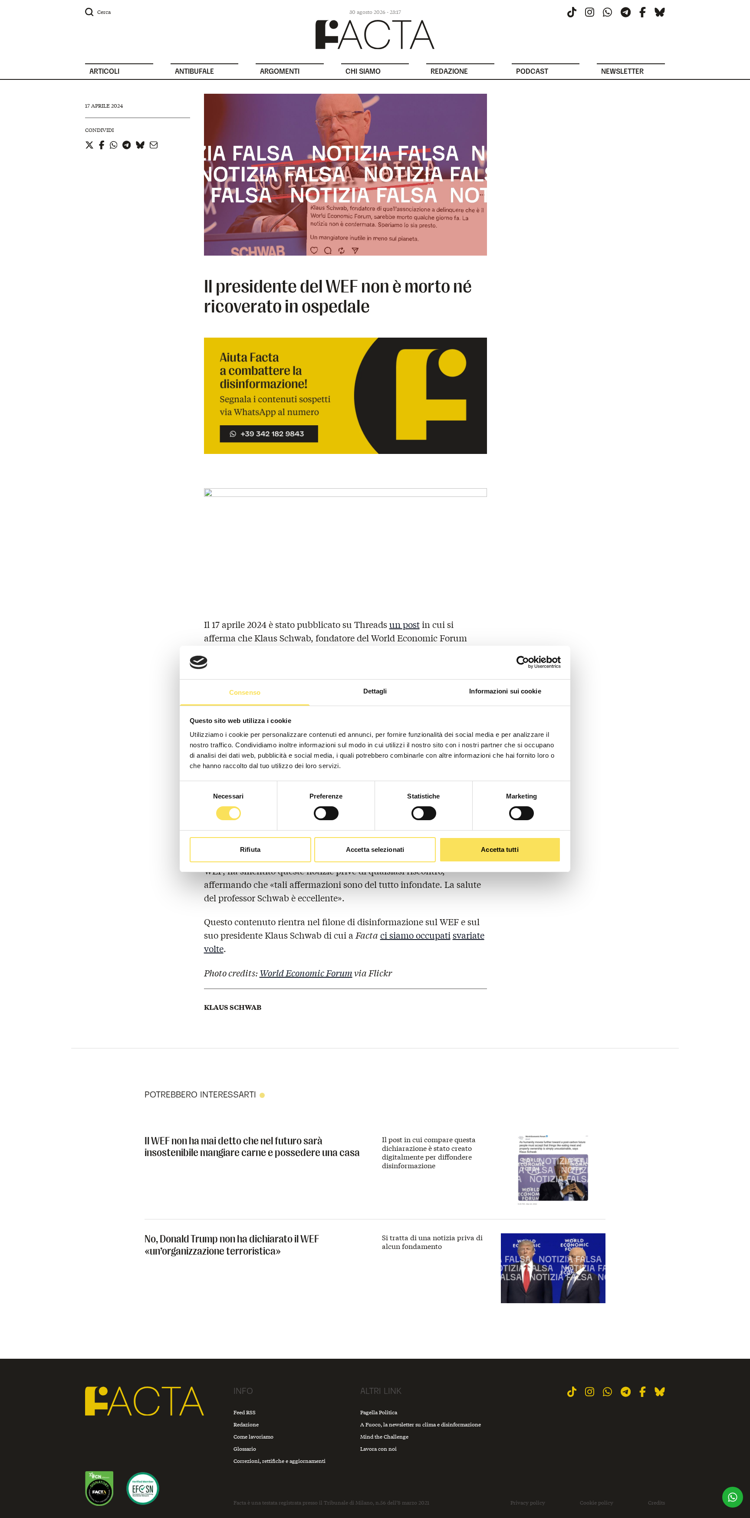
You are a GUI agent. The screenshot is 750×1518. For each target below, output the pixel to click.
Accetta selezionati (375, 849)
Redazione (246, 1424)
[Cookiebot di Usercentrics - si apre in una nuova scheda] (523, 662)
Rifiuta (250, 849)
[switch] (326, 813)
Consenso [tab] (244, 692)
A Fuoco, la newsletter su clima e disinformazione (420, 1424)
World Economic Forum (306, 973)
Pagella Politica (378, 1412)
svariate (468, 935)
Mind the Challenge (384, 1436)
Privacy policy (527, 1502)
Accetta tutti (499, 849)
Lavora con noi (378, 1448)
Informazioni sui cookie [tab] (505, 691)
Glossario (245, 1448)
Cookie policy (596, 1502)
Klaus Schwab (232, 1007)
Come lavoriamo (253, 1436)
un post (404, 624)
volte (214, 948)
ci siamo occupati (415, 935)
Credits (656, 1502)
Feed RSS (245, 1412)
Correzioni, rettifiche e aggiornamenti (280, 1461)
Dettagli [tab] (375, 691)
